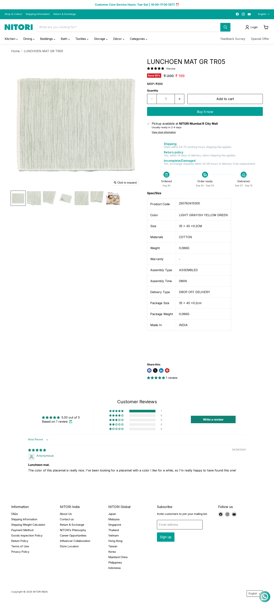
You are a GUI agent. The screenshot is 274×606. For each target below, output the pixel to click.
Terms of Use (20, 546)
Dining (28, 39)
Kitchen (10, 39)
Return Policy (19, 541)
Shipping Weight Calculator (28, 524)
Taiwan (112, 546)
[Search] (225, 27)
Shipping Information (38, 14)
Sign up (165, 537)
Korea (112, 551)
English (262, 13)
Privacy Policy (20, 551)
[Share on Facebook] (149, 370)
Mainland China (117, 557)
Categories (138, 39)
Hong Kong (115, 541)
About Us (66, 514)
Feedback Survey (233, 39)
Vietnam (113, 535)
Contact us (67, 519)
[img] (37, 450)
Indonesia (114, 568)
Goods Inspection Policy (26, 535)
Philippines (115, 562)
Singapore (114, 524)
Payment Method (22, 530)
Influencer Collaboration (75, 541)
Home (15, 51)
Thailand (113, 530)
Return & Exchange (64, 14)
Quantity (152, 90)
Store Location (69, 546)
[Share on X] (155, 370)
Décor (118, 39)
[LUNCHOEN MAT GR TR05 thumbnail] (18, 198)
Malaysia (113, 519)
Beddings (47, 39)
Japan (112, 514)
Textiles (81, 39)
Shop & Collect (13, 14)
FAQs (14, 514)
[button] (156, 378)
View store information (164, 132)
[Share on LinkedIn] (161, 370)
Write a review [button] (213, 419)
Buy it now (205, 112)
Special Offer (260, 39)
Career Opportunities (73, 535)
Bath (64, 39)
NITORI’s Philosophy (73, 530)
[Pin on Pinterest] (167, 370)
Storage (100, 39)
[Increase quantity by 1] (179, 99)
